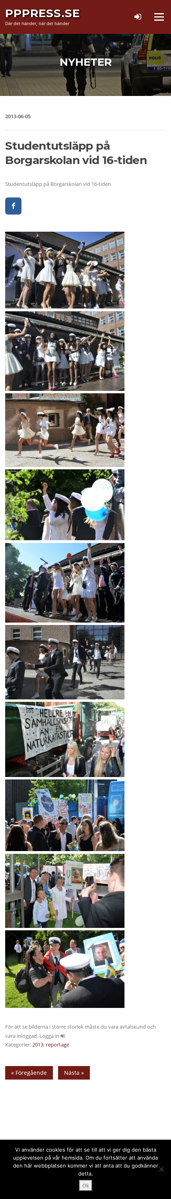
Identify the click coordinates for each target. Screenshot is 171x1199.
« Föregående (29, 1072)
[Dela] (13, 206)
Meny (158, 16)
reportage (57, 1044)
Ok (85, 1185)
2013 (37, 1044)
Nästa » (74, 1072)
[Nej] (161, 1169)
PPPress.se (42, 13)
